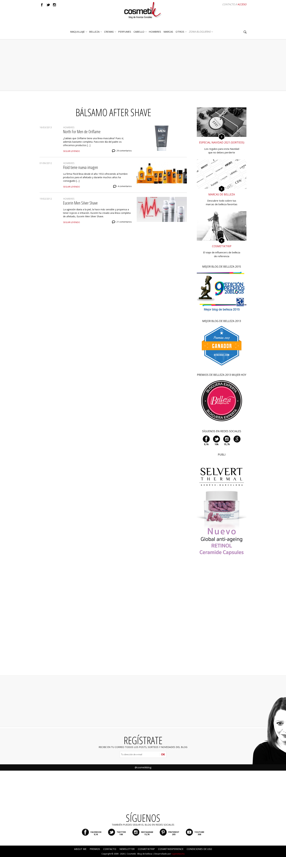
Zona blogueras (200, 31)
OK (163, 754)
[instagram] (54, 4)
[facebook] (42, 4)
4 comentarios (125, 186)
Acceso (241, 4)
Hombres (68, 127)
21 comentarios (124, 221)
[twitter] (48, 4)
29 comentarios (124, 150)
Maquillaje (77, 31)
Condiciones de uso (199, 849)
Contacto (228, 4)
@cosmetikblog (143, 767)
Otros (180, 31)
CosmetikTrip (146, 849)
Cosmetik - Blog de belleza (139, 853)
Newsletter (127, 849)
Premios (95, 849)
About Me (80, 849)
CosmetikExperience (170, 849)
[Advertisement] (143, 65)
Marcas (168, 31)
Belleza (94, 31)
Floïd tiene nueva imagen (80, 167)
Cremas (109, 31)
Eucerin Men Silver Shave (80, 203)
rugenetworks (178, 853)
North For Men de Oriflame (81, 132)
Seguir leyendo (71, 151)
